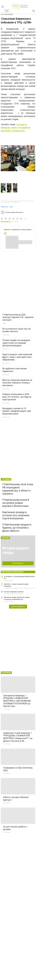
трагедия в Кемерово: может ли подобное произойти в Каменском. (15, 127)
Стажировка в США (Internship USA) (18, 769)
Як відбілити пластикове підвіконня (14, 370)
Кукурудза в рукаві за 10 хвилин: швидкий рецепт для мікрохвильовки (16, 411)
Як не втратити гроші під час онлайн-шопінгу (16, 330)
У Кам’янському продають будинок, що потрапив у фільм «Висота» (16, 527)
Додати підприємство (18, 606)
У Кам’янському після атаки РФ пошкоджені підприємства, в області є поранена (17, 489)
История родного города (15, 550)
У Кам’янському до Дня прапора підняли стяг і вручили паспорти (18, 317)
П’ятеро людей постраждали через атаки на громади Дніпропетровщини (16, 343)
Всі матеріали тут (18, 563)
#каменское (4, 207)
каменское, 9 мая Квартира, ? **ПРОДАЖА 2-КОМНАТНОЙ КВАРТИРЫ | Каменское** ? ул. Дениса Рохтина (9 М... (18, 737)
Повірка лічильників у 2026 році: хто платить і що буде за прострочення (16, 397)
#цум (11, 207)
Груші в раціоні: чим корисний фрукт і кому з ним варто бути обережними (17, 357)
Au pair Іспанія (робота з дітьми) (15, 828)
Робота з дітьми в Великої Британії (16, 798)
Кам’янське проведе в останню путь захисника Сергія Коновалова (15, 515)
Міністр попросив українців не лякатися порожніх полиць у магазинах (17, 383)
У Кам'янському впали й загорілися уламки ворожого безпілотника (15, 503)
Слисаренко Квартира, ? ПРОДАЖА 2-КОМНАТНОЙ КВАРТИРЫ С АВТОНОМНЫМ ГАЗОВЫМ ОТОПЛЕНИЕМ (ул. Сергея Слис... (17, 700)
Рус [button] (7, 11)
